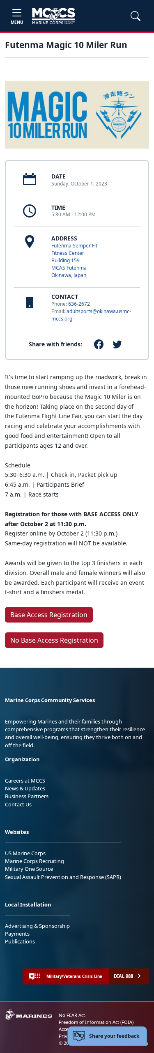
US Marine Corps (25, 853)
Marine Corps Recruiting (34, 861)
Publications (20, 941)
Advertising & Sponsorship (37, 925)
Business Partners (26, 796)
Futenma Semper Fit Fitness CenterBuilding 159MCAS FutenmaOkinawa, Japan (74, 260)
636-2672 (79, 303)
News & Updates (25, 788)
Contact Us (18, 804)
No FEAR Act (72, 1015)
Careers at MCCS (25, 780)
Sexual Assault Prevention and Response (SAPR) (63, 877)
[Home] (53, 16)
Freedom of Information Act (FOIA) (96, 1022)
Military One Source (29, 868)
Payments (17, 933)
